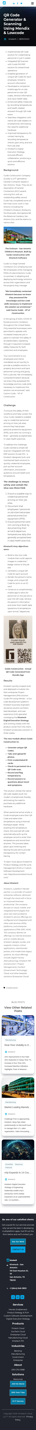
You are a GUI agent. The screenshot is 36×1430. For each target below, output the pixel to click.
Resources (18, 1164)
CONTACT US (18, 1249)
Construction (12, 988)
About (18, 1364)
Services (18, 1304)
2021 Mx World (18, 1384)
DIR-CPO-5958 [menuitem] (18, 1370)
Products (18, 1323)
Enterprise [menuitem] (18, 1360)
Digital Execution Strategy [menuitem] (18, 1319)
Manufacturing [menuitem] (18, 1354)
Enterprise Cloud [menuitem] (18, 1335)
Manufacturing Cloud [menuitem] (18, 1338)
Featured (8, 1167)
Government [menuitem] (18, 1357)
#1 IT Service (18, 1401)
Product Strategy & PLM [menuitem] (18, 1313)
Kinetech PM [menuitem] (18, 1341)
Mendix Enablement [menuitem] (18, 1309)
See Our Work (18, 1242)
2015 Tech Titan (18, 1392)
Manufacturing (10, 1040)
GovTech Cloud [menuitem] (18, 1331)
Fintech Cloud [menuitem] (18, 1328)
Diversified (9, 1164)
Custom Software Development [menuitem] (18, 1316)
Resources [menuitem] (18, 1379)
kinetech (12, 39)
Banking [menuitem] (18, 1351)
